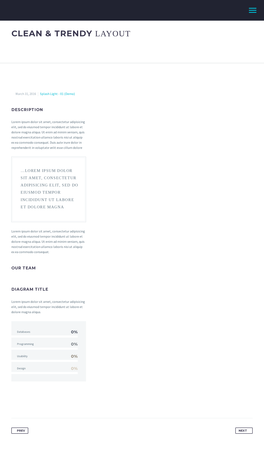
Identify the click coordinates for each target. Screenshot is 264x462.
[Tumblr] (45, 405)
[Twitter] (22, 405)
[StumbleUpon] (60, 405)
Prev (21, 430)
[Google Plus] (30, 405)
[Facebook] (14, 405)
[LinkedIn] (53, 405)
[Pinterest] (37, 405)
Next (243, 430)
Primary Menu (252, 10)
